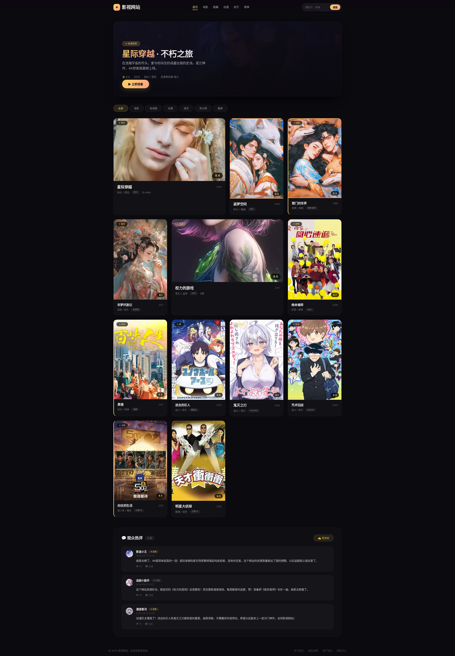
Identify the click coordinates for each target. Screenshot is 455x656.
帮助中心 (342, 650)
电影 (205, 7)
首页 (195, 7)
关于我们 (299, 650)
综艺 (236, 7)
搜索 (335, 7)
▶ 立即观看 (135, 84)
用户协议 (327, 650)
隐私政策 (313, 650)
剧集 (215, 7)
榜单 (246, 7)
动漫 (226, 7)
